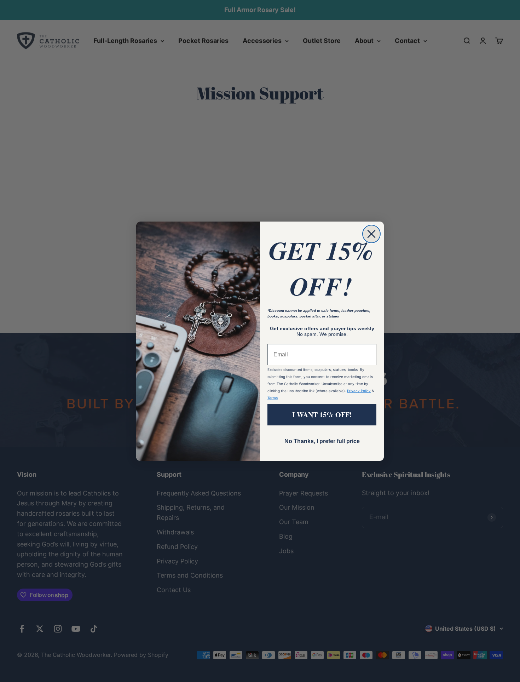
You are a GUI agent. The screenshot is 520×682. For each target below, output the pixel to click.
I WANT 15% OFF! (322, 414)
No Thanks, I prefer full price (322, 441)
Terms (272, 398)
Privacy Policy (359, 391)
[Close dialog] (371, 234)
